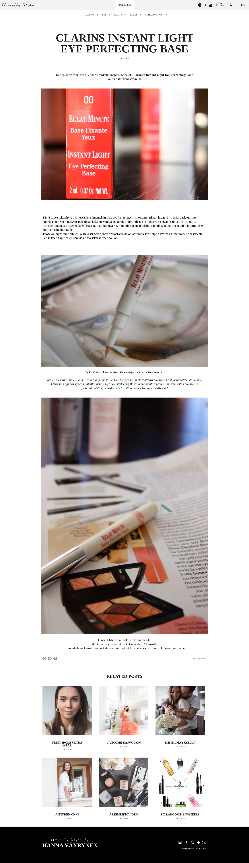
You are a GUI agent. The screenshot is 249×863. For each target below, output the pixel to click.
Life (104, 14)
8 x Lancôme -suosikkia (180, 814)
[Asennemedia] (221, 5)
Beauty (118, 14)
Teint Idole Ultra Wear (67, 744)
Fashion (89, 14)
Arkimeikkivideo (123, 814)
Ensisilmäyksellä (180, 742)
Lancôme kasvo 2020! (124, 742)
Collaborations (154, 14)
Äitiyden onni (67, 814)
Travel (133, 14)
